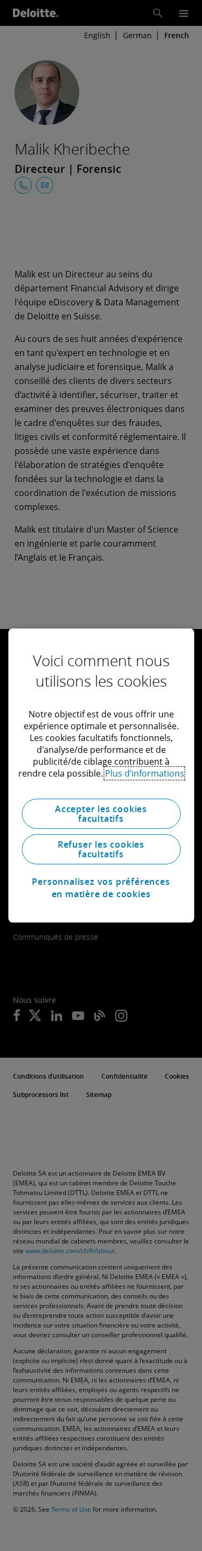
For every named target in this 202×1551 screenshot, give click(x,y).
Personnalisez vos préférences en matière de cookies (101, 887)
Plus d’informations (144, 773)
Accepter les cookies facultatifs (101, 814)
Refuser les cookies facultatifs (101, 849)
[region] (101, 775)
